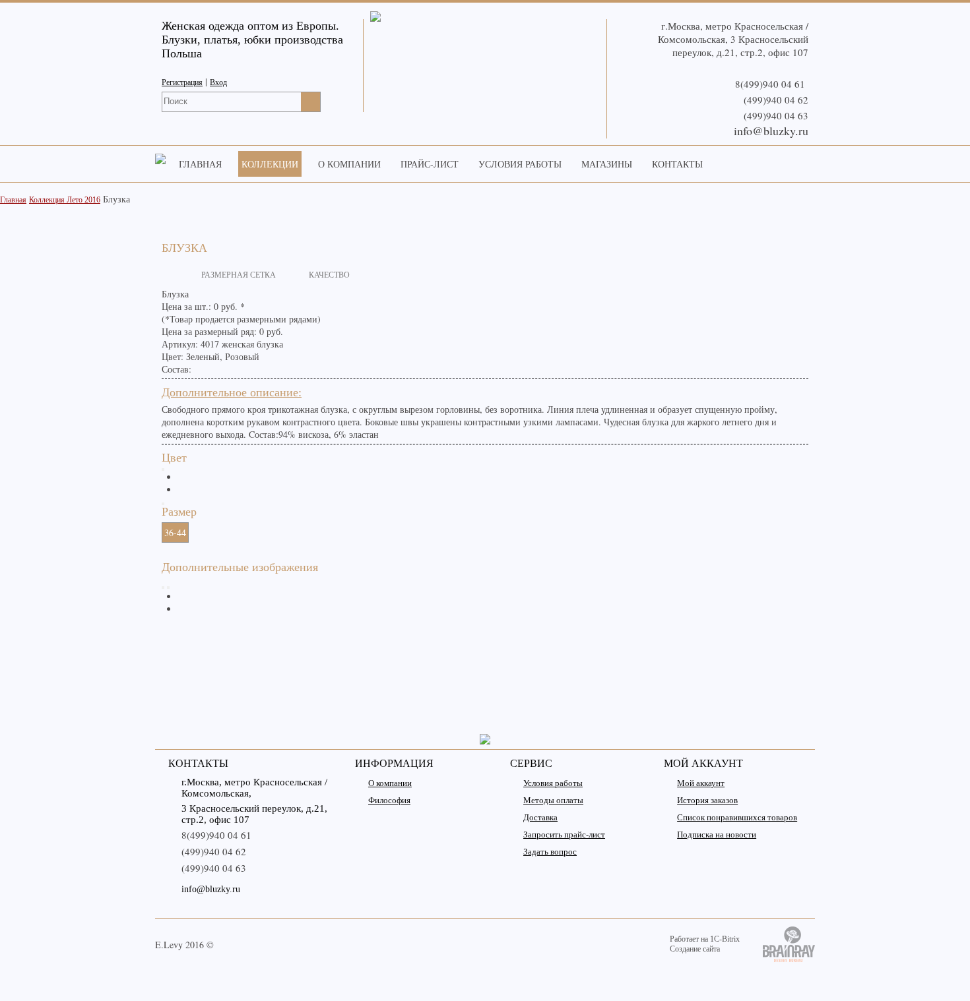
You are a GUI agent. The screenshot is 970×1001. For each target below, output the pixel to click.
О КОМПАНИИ (349, 164)
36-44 (175, 532)
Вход (218, 82)
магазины (606, 164)
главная (200, 164)
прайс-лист (430, 164)
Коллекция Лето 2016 (64, 199)
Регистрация (182, 82)
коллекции (270, 164)
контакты (677, 164)
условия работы (520, 164)
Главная (13, 199)
